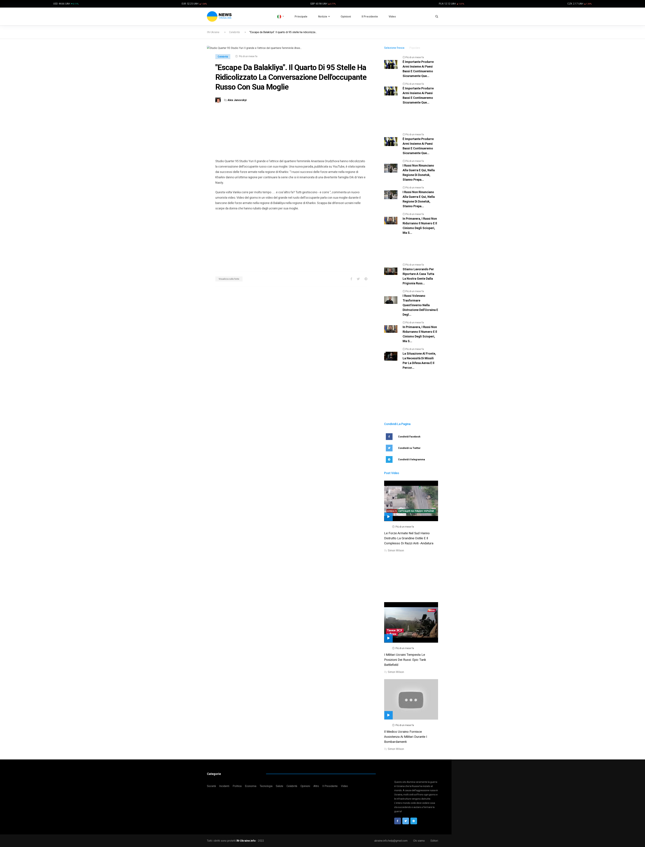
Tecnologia (266, 786)
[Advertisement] (291, 134)
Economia (250, 786)
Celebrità (234, 32)
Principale (301, 16)
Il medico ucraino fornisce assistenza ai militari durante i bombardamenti (405, 737)
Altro (316, 786)
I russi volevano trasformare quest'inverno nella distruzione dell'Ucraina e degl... (420, 305)
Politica (237, 786)
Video (392, 16)
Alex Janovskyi (237, 100)
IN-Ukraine (213, 32)
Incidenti (224, 786)
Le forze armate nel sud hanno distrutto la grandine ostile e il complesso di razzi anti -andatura (408, 538)
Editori (434, 840)
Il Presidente (370, 16)
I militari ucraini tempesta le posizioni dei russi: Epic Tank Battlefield (405, 660)
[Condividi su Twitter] (358, 279)
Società (211, 786)
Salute (279, 786)
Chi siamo (419, 840)
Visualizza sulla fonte (229, 279)
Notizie (322, 16)
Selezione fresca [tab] (394, 47)
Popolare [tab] (414, 47)
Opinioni (346, 16)
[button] (280, 16)
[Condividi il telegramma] (365, 279)
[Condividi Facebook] (351, 279)
